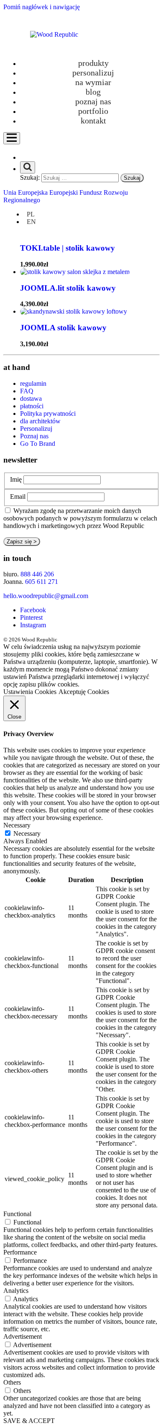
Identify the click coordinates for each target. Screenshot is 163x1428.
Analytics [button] (15, 1290)
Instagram (33, 625)
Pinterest (31, 617)
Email (17, 496)
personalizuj (93, 72)
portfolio (93, 111)
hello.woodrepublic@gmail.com (45, 595)
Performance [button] (20, 1252)
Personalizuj (36, 428)
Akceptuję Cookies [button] (84, 691)
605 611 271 (41, 581)
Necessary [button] (17, 825)
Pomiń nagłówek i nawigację (41, 6)
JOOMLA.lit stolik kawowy (68, 288)
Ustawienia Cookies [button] (29, 691)
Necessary (27, 833)
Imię (16, 479)
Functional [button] (17, 1213)
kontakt (93, 120)
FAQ (26, 391)
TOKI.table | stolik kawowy (67, 248)
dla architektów (40, 421)
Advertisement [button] (22, 1336)
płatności (31, 406)
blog (93, 91)
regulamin (33, 383)
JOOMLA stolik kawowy (63, 327)
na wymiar (93, 82)
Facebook (33, 609)
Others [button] (12, 1382)
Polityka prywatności (48, 413)
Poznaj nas (93, 101)
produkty (93, 63)
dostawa (31, 398)
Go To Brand (37, 443)
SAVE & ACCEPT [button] (29, 1420)
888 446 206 (37, 574)
